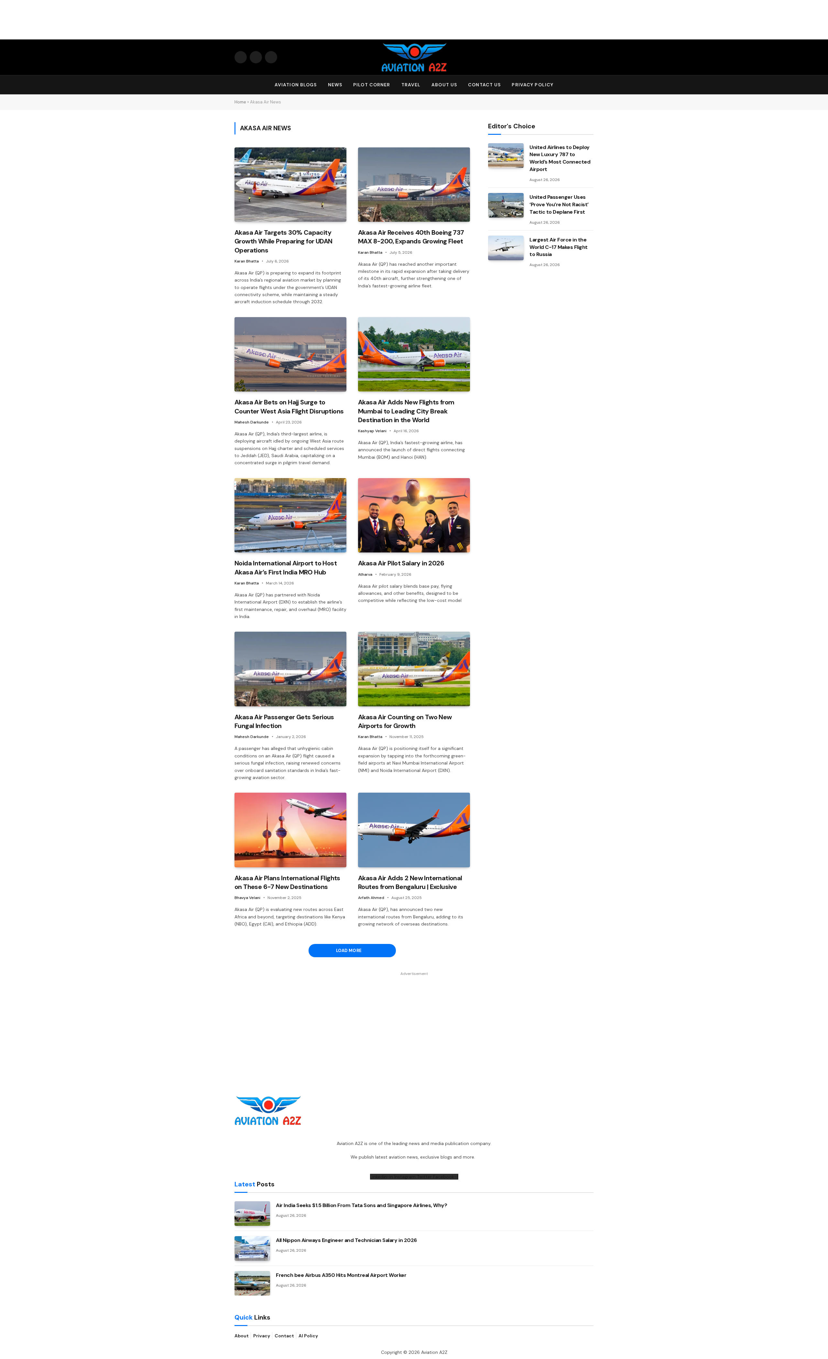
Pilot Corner (371, 85)
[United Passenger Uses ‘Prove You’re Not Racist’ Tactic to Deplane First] (506, 205)
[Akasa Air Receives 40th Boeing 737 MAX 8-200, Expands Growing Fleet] (414, 184)
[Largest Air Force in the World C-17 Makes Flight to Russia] (506, 248)
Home (240, 102)
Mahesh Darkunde (251, 422)
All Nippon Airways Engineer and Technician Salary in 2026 (346, 1240)
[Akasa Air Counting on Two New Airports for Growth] (414, 669)
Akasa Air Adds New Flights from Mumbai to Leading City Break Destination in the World (406, 411)
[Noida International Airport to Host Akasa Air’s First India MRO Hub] (290, 515)
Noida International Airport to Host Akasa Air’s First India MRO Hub (285, 567)
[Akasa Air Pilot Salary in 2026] (414, 515)
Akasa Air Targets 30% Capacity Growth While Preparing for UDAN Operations (283, 241)
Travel (411, 85)
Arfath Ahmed (371, 897)
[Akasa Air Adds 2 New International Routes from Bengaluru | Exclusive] (414, 830)
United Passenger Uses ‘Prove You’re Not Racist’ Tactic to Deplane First (559, 204)
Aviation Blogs (296, 85)
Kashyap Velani (372, 430)
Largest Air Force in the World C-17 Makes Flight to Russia (558, 247)
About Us (444, 85)
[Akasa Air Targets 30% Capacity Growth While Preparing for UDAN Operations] (290, 184)
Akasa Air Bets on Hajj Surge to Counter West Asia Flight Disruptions (288, 406)
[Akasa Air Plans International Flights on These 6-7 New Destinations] (290, 830)
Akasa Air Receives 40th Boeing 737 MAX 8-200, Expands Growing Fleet (411, 236)
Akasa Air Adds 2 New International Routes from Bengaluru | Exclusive (410, 882)
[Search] (591, 85)
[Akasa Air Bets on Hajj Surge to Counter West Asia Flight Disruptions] (290, 354)
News (335, 85)
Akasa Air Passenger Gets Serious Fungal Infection (284, 721)
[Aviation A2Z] (414, 57)
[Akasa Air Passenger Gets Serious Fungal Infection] (290, 669)
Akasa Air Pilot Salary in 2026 (401, 563)
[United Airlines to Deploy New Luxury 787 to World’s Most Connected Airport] (506, 155)
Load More (349, 950)
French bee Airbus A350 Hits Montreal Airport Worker (341, 1275)
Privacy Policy (532, 85)
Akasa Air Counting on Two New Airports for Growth (405, 721)
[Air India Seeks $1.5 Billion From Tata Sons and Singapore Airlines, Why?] (252, 1213)
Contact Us (484, 85)
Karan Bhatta (246, 261)
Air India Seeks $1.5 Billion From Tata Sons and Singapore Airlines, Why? (361, 1205)
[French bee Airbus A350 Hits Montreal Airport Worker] (252, 1283)
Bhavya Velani (247, 897)
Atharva (365, 574)
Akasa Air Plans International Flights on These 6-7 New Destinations (287, 882)
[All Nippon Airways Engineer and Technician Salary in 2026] (252, 1248)
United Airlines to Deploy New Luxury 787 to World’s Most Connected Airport (559, 158)
